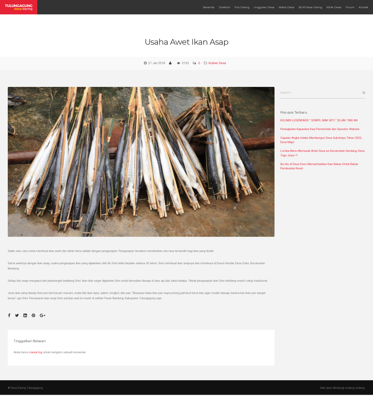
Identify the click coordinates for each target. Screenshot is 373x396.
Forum (350, 7)
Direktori (224, 7)
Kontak (363, 7)
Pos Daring (241, 7)
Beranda (208, 7)
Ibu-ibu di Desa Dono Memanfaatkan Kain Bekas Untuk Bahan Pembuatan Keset (319, 166)
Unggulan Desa (264, 7)
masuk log (35, 352)
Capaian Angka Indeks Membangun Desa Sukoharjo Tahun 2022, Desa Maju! (321, 140)
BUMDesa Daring (310, 7)
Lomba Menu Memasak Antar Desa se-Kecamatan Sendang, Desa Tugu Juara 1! (322, 153)
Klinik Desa (333, 7)
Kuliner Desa (217, 63)
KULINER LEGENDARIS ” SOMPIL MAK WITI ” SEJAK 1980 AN (318, 120)
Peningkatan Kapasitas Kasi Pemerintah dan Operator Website (319, 129)
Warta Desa (286, 7)
